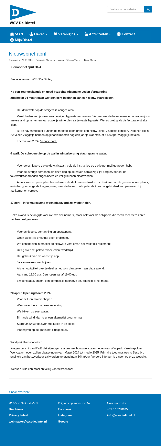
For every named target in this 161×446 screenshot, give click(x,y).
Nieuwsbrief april (27, 54)
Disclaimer (16, 409)
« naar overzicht (19, 392)
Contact (128, 34)
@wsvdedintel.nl (28, 421)
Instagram (65, 415)
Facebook (64, 409)
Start (18, 34)
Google (63, 421)
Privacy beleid (18, 415)
